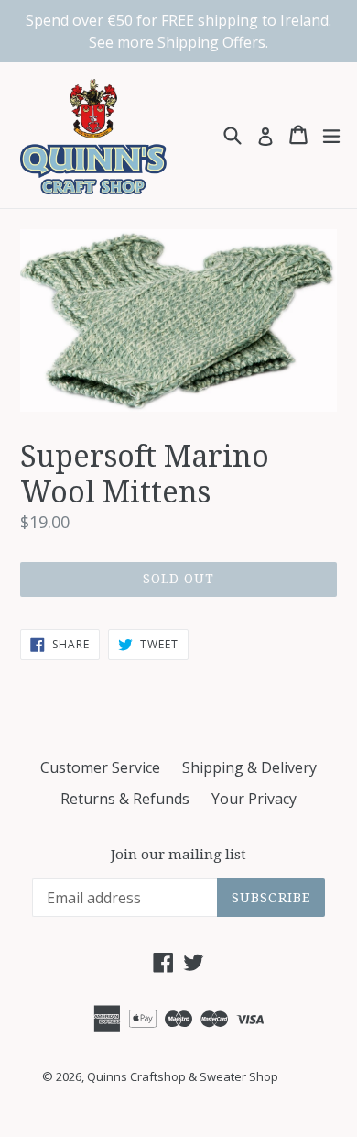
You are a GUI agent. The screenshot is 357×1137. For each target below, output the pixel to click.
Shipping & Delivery (249, 767)
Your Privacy (254, 799)
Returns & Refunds (124, 799)
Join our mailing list (178, 854)
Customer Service (100, 767)
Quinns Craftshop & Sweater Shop (182, 1076)
